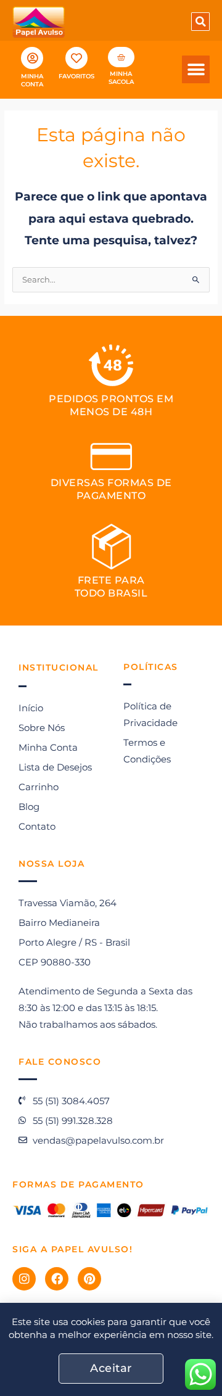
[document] (111, 698)
